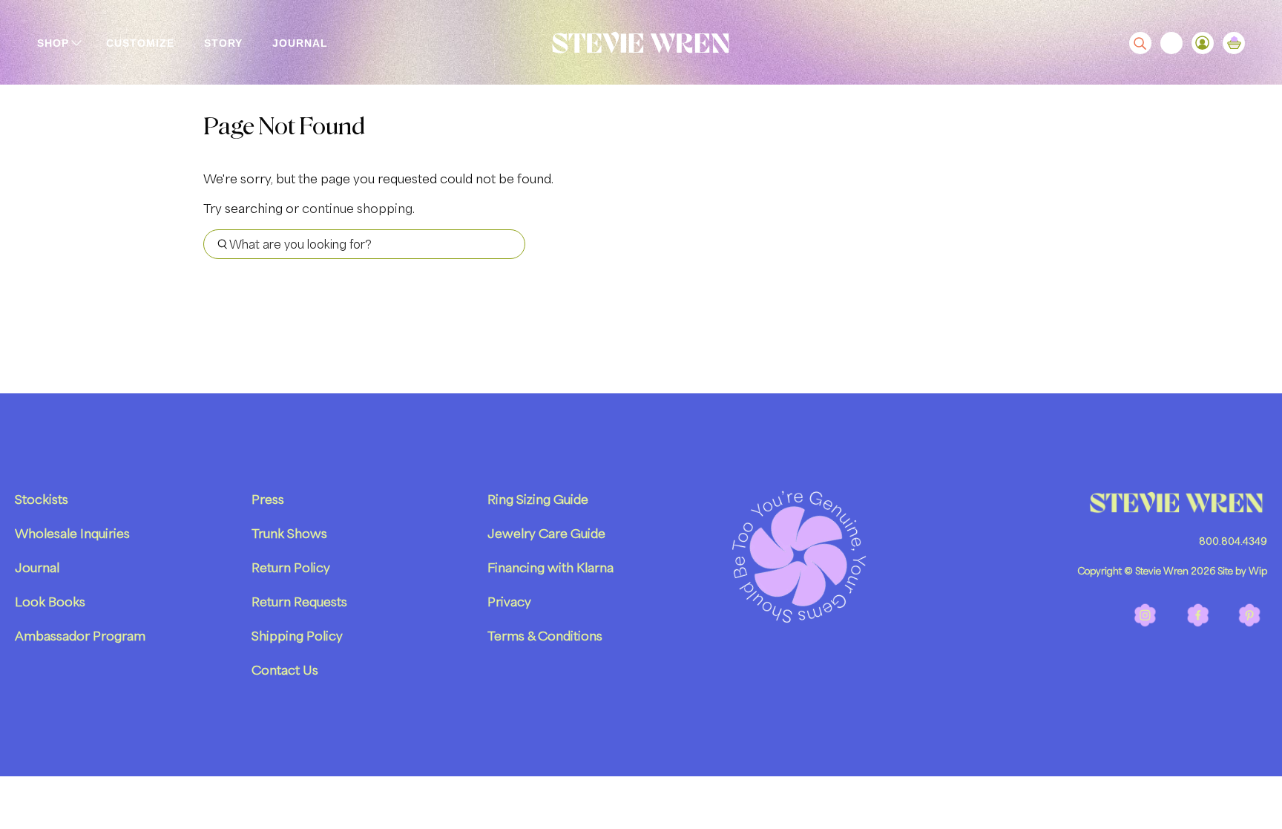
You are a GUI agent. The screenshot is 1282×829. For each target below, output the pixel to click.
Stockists (41, 499)
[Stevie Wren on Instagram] (1146, 624)
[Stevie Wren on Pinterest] (1249, 624)
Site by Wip (1242, 571)
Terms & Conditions (544, 636)
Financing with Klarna (550, 567)
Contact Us (285, 670)
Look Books (50, 601)
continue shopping (357, 208)
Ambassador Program (80, 636)
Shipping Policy (297, 636)
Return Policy (291, 567)
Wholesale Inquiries (72, 533)
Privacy (509, 601)
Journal (300, 43)
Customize (140, 43)
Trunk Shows (289, 533)
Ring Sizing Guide (537, 499)
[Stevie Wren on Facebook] (1198, 624)
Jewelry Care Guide (546, 533)
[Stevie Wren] (641, 43)
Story (223, 43)
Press (268, 499)
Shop (53, 43)
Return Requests (299, 601)
